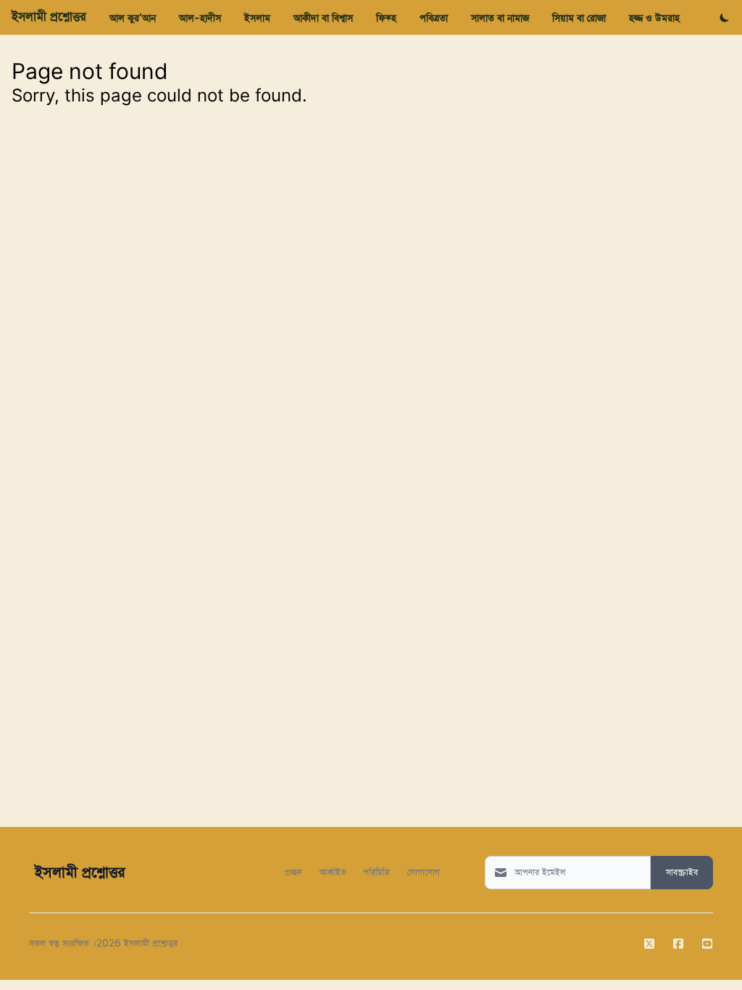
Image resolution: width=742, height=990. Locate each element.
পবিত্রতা (434, 17)
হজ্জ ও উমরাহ (654, 17)
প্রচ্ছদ (293, 871)
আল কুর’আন (132, 17)
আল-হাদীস (200, 17)
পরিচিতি (376, 871)
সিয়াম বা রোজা (579, 17)
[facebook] (678, 943)
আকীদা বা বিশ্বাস (323, 17)
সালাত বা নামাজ (500, 17)
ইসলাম (257, 17)
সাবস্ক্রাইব (682, 872)
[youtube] (707, 943)
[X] (649, 943)
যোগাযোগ (423, 871)
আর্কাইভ (333, 871)
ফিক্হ (386, 17)
